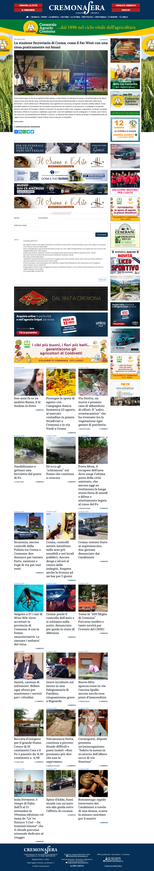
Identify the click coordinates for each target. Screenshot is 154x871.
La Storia (75, 17)
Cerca (124, 17)
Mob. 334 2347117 (114, 859)
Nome (16, 218)
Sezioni (114, 17)
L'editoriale (100, 17)
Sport (44, 17)
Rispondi (102, 280)
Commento (43, 218)
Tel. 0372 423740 (114, 858)
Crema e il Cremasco (126, 5)
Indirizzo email (20, 225)
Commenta (101, 234)
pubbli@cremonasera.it (114, 861)
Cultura (65, 17)
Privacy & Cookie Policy (113, 866)
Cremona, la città (28, 5)
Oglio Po (126, 10)
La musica (54, 17)
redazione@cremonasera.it (77, 862)
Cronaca (35, 17)
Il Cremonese (28, 10)
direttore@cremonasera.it (78, 856)
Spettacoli (87, 17)
